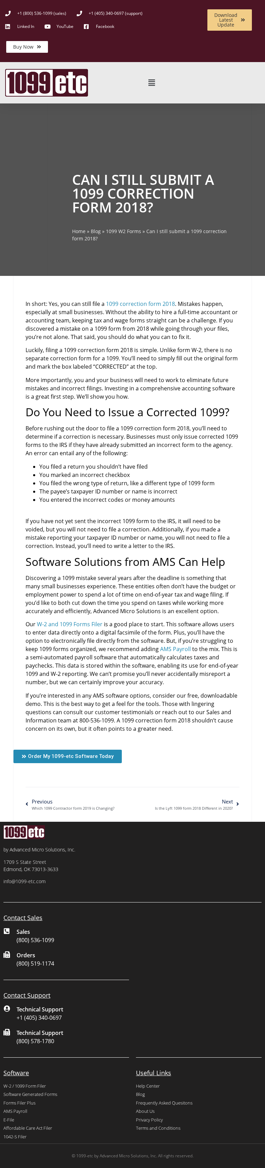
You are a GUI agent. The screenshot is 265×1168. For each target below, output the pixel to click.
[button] (151, 83)
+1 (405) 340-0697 (39, 1017)
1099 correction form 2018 (140, 304)
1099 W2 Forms (123, 231)
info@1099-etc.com (24, 881)
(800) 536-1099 (35, 940)
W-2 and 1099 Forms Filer (69, 624)
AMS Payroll (175, 649)
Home (79, 231)
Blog (96, 231)
